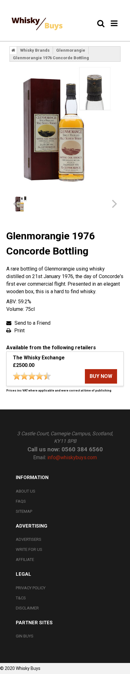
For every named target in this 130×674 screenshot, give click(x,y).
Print (19, 331)
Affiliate (25, 559)
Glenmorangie (70, 50)
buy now (101, 376)
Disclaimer (27, 608)
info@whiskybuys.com (72, 457)
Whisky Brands (35, 50)
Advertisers (28, 539)
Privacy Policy (30, 587)
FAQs (21, 501)
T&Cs (21, 598)
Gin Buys (24, 636)
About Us (25, 491)
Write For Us (29, 549)
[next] (114, 204)
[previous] (16, 204)
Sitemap (24, 511)
